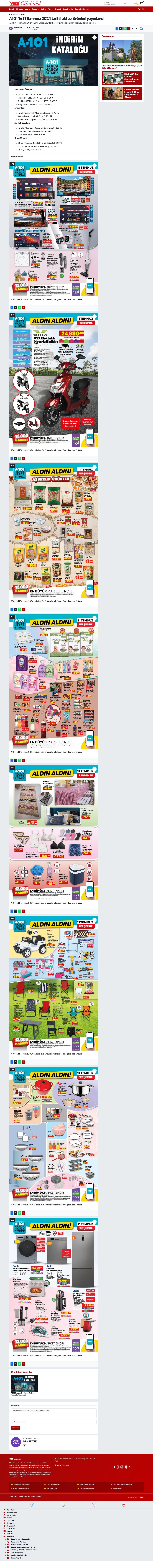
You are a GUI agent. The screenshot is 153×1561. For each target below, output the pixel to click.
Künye (9, 1531)
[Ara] (139, 9)
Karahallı (27, 1496)
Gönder (15, 1428)
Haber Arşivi (117, 1488)
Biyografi (11, 1526)
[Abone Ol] (141, 28)
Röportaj (11, 1523)
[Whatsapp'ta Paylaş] (125, 28)
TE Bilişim (141, 1497)
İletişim (10, 1534)
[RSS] (129, 1467)
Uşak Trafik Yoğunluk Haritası (122, 1484)
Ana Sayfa (11, 1510)
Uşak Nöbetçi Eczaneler (22, 1484)
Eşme (21, 1496)
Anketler (11, 1528)
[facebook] (32, 1505)
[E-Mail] (24, 1446)
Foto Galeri (13, 14)
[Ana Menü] (142, 9)
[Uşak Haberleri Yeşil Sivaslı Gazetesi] (25, 3)
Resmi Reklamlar (82, 9)
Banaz (16, 1496)
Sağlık (43, 9)
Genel (23, 14)
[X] (118, 1467)
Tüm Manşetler (52, 1488)
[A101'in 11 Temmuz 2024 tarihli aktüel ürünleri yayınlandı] (53, 60)
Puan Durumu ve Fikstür (21, 1488)
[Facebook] (114, 1467)
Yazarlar (10, 1520)
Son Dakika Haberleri (87, 1488)
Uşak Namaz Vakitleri (87, 1484)
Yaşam (50, 9)
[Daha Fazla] (128, 28)
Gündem (19, 9)
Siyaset (58, 9)
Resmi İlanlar (68, 9)
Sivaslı (33, 1496)
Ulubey (38, 1496)
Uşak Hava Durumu (53, 1484)
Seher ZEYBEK (30, 1441)
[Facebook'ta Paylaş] (117, 28)
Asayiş (27, 9)
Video (9, 1518)
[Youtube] (126, 1467)
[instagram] (93, 1505)
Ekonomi (35, 9)
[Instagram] (122, 1467)
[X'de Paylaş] (121, 28)
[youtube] (124, 1505)
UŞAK (11, 9)
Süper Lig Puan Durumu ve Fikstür (24, 1550)
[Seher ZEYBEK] (16, 1442)
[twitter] (63, 1505)
